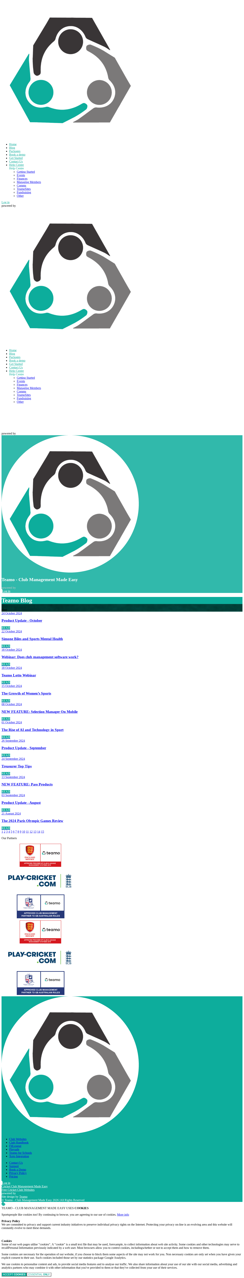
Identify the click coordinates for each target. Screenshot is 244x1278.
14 (38, 831)
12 (31, 831)
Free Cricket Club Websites (18, 1189)
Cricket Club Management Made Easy (25, 1186)
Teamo (23, 1196)
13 (34, 831)
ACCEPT (14, 1274)
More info (123, 1214)
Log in (6, 202)
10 (23, 831)
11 (27, 831)
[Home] (70, 137)
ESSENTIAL (39, 1274)
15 (42, 831)
